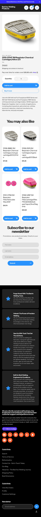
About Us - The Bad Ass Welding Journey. (16, 470)
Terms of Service (8, 457)
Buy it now (8, 91)
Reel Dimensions (8, 476)
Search (4, 454)
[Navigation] (37, 8)
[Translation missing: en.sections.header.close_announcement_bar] (40, 2)
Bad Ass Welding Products (8, 7)
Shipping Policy (7, 473)
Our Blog (5, 466)
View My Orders (7, 488)
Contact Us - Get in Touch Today (13, 463)
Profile (4, 491)
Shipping (5, 68)
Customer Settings (8, 494)
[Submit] (36, 506)
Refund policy (7, 460)
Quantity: (8, 79)
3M (3, 62)
